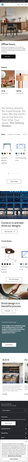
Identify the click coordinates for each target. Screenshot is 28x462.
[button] (8, 173)
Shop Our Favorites (14, 279)
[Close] (26, 441)
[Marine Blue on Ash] (2, 153)
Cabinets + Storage (14, 134)
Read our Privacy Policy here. (14, 455)
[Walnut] (5, 153)
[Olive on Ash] (10, 153)
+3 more (16, 155)
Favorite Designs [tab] (6, 241)
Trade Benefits (9, 344)
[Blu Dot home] (2, 4)
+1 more (2, 155)
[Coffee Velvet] (2, 264)
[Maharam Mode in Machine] (7, 264)
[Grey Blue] (21, 153)
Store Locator (8, 423)
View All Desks (14, 181)
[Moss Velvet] (5, 264)
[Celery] (19, 153)
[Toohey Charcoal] (10, 264)
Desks (3, 134)
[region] (14, 450)
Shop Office (7, 56)
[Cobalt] (16, 153)
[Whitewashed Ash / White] (7, 153)
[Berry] (24, 153)
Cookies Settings (14, 459)
